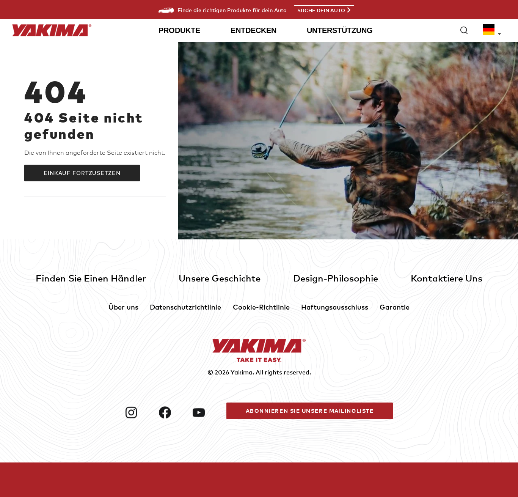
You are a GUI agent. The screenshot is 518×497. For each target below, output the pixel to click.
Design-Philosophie (335, 277)
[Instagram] (139, 412)
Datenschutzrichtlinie (185, 306)
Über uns (123, 306)
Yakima (242, 372)
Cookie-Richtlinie (261, 306)
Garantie (395, 306)
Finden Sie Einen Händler (91, 277)
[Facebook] (173, 412)
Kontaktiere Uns (446, 277)
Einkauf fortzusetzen (82, 173)
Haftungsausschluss (334, 306)
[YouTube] (206, 412)
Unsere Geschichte (220, 277)
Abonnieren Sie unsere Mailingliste (310, 410)
